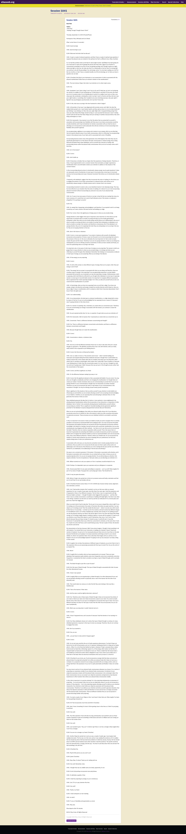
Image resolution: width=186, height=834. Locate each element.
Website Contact (105, 831)
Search (105, 828)
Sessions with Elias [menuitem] (143, 2)
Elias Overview (99, 828)
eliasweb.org (7, 2)
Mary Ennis (89, 831)
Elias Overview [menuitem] (155, 2)
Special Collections (112, 828)
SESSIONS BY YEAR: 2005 (70, 13)
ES (119, 19)
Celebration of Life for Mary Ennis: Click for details (97, 5)
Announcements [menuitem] (131, 2)
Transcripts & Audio (72, 828)
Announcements (81, 828)
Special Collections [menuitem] (173, 2)
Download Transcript (71, 820)
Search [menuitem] (164, 2)
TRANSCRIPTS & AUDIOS (56, 13)
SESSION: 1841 (81, 13)
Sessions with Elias (90, 828)
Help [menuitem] (182, 2)
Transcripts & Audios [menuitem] (118, 2)
